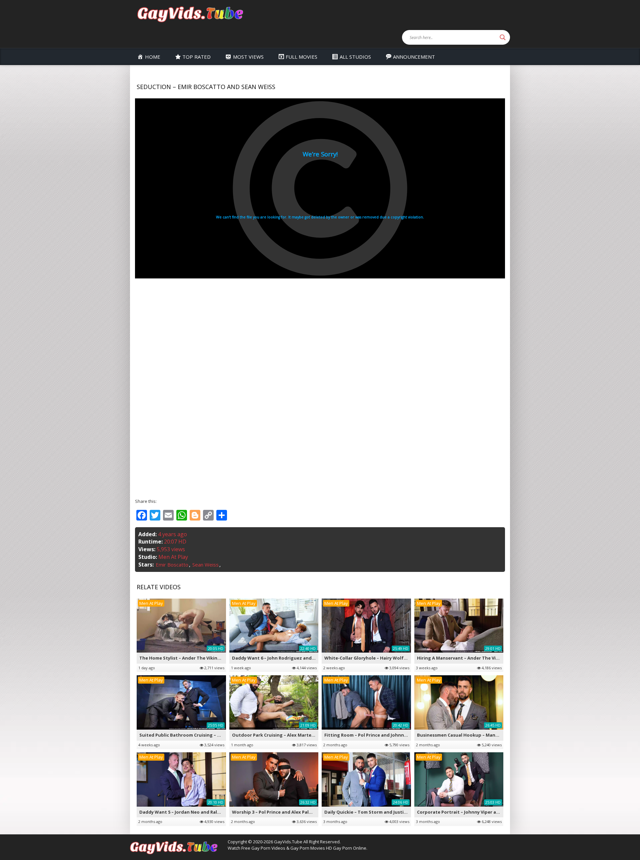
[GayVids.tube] (190, 13)
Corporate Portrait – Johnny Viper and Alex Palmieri (474, 812)
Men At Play (173, 557)
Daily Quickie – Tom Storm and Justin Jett (370, 812)
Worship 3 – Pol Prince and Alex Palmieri (276, 812)
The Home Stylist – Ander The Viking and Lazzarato (196, 658)
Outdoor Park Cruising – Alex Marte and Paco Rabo (288, 735)
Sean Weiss (205, 564)
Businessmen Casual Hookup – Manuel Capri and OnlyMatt (482, 735)
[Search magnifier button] (502, 37)
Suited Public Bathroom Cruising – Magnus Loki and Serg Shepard (212, 735)
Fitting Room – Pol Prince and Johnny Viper (371, 735)
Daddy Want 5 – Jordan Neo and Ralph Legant (189, 812)
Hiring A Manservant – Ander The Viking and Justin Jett (478, 658)
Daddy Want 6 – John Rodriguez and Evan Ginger (285, 658)
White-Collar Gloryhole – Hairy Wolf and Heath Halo (382, 658)
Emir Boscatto (172, 564)
